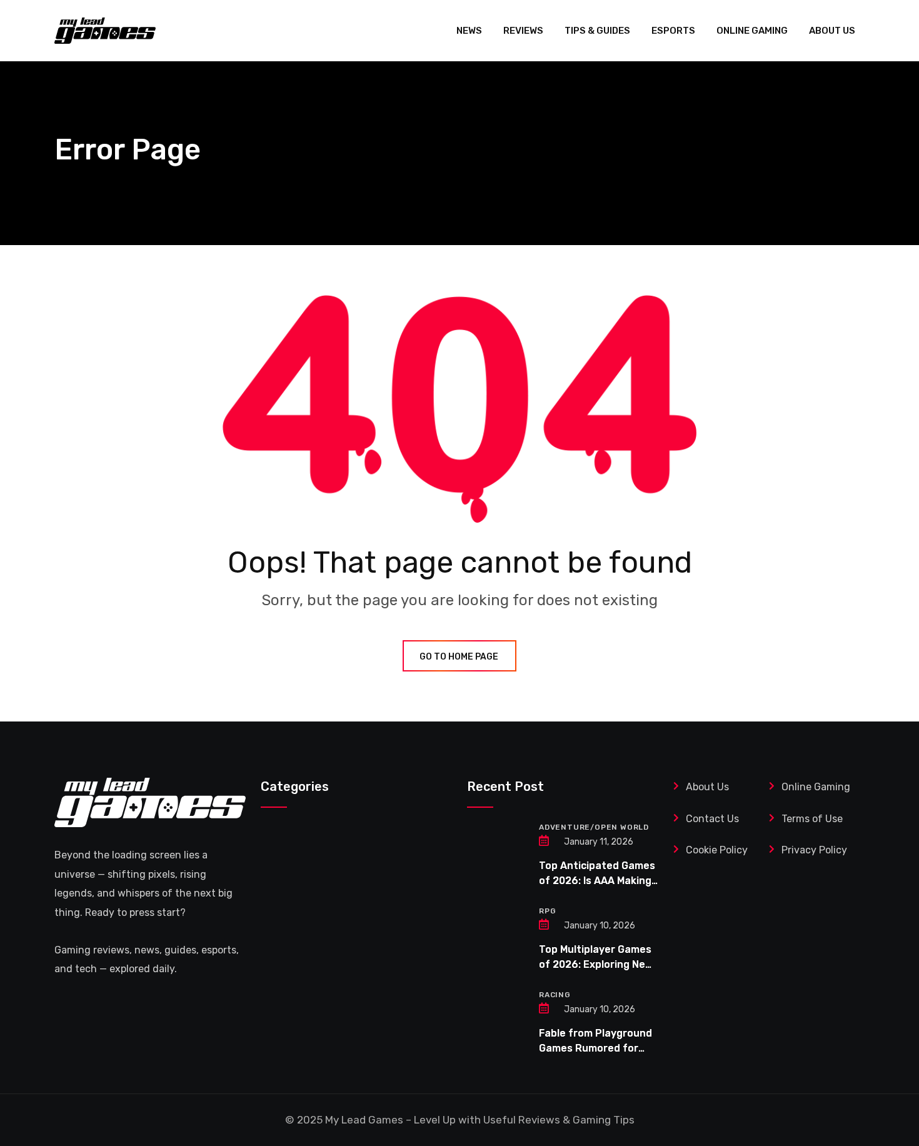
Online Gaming (815, 787)
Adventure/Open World (594, 827)
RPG (547, 911)
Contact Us (712, 819)
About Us (707, 787)
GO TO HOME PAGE (458, 656)
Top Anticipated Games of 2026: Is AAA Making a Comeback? (597, 881)
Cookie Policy (717, 850)
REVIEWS (523, 30)
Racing (555, 994)
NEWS (469, 30)
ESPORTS (673, 30)
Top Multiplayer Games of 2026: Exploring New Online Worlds (596, 964)
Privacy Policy (814, 850)
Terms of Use (813, 819)
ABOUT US (832, 30)
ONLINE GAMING (752, 30)
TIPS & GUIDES (597, 30)
